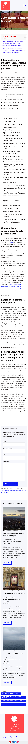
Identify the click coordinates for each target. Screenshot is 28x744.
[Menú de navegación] (25, 5)
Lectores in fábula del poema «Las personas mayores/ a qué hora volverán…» (14, 51)
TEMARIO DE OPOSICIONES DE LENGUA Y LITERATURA (11, 704)
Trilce (11, 242)
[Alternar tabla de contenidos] (24, 36)
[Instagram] (18, 742)
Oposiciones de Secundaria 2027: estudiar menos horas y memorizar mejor (13, 533)
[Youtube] (10, 742)
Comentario (6, 462)
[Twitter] (15, 742)
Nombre (5, 441)
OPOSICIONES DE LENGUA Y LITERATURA (11, 693)
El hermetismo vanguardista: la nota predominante (12, 46)
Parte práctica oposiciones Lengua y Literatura (11, 697)
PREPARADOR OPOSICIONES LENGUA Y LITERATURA (13, 700)
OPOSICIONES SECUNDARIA (13, 541)
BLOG (4, 541)
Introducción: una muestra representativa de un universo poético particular (13, 42)
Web (4, 455)
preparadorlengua (9, 539)
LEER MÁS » (7, 563)
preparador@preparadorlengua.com (14, 737)
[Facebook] (13, 742)
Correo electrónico (8, 448)
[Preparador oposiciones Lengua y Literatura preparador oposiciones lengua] (5, 5)
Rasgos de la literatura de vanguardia (12, 48)
